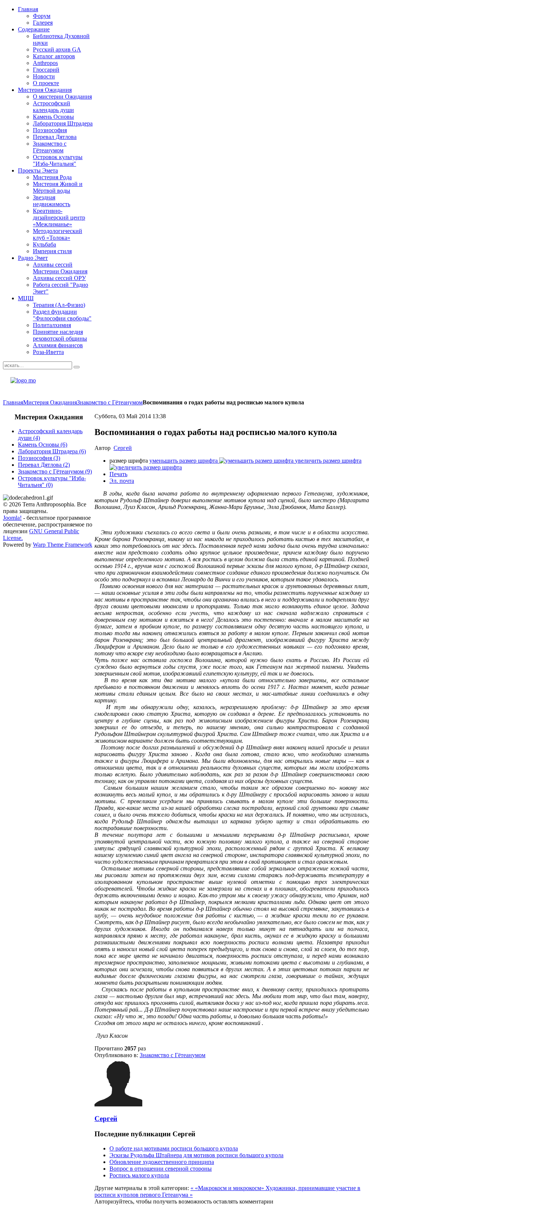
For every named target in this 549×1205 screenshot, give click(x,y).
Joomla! (12, 518)
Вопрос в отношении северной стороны (160, 1168)
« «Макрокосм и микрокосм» (228, 1188)
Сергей (123, 448)
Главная (13, 402)
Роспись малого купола (139, 1175)
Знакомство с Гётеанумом (110, 402)
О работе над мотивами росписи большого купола (173, 1148)
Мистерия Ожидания (50, 402)
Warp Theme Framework (62, 544)
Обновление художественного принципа (161, 1162)
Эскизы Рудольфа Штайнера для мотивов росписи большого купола (196, 1155)
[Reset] (77, 367)
